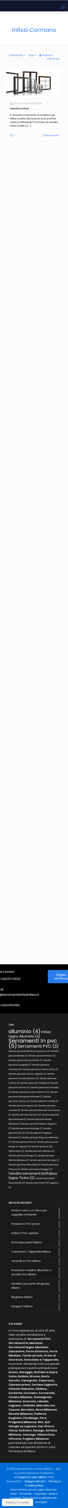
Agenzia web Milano (33, 1477)
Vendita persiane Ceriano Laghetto (27, 1073)
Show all (54, 59)
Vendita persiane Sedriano (39, 1151)
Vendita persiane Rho (24, 1142)
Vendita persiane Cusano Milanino (30, 1092)
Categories (16, 55)
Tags (31, 55)
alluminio (24, 1031)
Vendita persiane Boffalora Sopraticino (29, 1051)
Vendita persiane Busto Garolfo (25, 1060)
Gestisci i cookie (17, 1502)
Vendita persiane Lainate (44, 1101)
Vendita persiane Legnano (23, 1105)
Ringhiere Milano (22, 1297)
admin (17, 103)
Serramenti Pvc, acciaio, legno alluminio (33, 1489)
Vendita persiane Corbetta (35, 1083)
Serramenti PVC (38, 1046)
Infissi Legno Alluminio (29, 1034)
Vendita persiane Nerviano (26, 1114)
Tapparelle (40, 1493)
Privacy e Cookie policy (43, 1483)
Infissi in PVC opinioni (25, 1233)
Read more (52, 135)
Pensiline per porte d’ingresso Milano (30, 1286)
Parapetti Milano (22, 1306)
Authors (46, 55)
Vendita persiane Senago (22, 1155)
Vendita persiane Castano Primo (40, 1069)
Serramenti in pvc (32, 1043)
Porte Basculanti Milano (26, 1242)
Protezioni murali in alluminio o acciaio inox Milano (31, 1272)
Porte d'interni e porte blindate (40, 1497)
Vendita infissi (19, 108)
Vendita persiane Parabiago (27, 1128)
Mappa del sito (35, 1481)
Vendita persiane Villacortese (24, 1164)
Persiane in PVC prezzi (25, 1224)
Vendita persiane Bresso (42, 1055)
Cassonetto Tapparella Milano (31, 1252)
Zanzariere (25, 1493)
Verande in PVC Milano (26, 1261)
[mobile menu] (63, 7)
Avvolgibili (41, 1502)
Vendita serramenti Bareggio (36, 1169)
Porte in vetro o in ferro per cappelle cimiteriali (29, 1212)
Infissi (13, 1493)
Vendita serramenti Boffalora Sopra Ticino (32, 1175)
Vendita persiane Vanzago (44, 1160)
